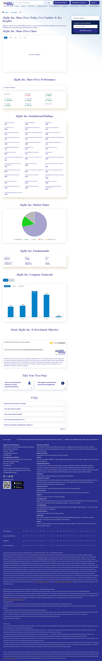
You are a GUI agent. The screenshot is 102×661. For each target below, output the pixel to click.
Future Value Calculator (50, 470)
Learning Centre (51, 488)
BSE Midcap (67, 459)
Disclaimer (77, 517)
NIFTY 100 (93, 459)
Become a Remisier (83, 492)
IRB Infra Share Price (56, 482)
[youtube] (9, 477)
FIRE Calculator (87, 472)
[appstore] (18, 483)
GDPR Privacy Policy (52, 523)
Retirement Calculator (87, 465)
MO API (58, 476)
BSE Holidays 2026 (52, 507)
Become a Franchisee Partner (56, 492)
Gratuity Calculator (63, 470)
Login (48, 3)
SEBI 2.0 (74, 523)
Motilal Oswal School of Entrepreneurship (68, 488)
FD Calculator (49, 465)
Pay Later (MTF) (78, 449)
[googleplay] (18, 487)
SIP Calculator (40, 465)
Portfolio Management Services (56, 449)
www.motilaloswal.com (9, 658)
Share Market (40, 455)
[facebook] (4, 477)
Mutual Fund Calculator (66, 468)
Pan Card (42, 513)
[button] (16, 2)
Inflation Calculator (53, 472)
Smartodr (68, 523)
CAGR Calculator (54, 468)
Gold (38, 503)
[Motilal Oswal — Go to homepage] (7, 4)
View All (62, 429)
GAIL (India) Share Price (87, 480)
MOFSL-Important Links (56, 517)
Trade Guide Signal (50, 476)
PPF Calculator (73, 470)
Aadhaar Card (49, 513)
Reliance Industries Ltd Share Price (46, 484)
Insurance (43, 451)
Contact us (40, 497)
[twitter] (7, 477)
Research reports (41, 488)
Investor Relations (69, 517)
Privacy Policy (88, 523)
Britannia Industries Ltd (87, 482)
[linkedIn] (12, 477)
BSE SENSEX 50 (43, 461)
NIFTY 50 (39, 459)
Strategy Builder (69, 476)
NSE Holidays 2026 (42, 507)
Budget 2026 (40, 501)
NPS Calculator (64, 472)
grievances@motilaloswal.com (42, 582)
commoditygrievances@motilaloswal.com (14, 599)
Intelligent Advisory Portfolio (74, 447)
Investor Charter (41, 523)
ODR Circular (80, 523)
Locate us (50, 497)
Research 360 (40, 476)
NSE (40, 517)
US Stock (88, 501)
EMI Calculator (77, 468)
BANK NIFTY (52, 459)
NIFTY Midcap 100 (85, 459)
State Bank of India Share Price (71, 480)
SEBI (43, 517)
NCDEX (47, 517)
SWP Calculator (86, 468)
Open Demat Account (78, 3)
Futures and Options (62, 455)
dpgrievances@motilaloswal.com (64, 582)
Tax (38, 513)
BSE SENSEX (45, 459)
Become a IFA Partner (71, 492)
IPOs (75, 501)
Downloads (61, 523)
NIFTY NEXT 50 (75, 459)
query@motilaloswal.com (10, 453)
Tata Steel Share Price (56, 480)
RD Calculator (58, 465)
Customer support (59, 497)
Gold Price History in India (65, 507)
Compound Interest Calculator (71, 465)
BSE (38, 517)
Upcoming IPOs (41, 447)
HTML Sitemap (46, 526)
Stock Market (48, 501)
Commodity (46, 503)
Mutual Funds (50, 447)
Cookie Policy (85, 517)
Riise (62, 476)
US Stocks (85, 447)
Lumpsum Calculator (42, 468)
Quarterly (11, 280)
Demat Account (57, 501)
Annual (5, 280)
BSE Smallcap (60, 459)
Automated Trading (74, 503)
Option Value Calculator (75, 472)
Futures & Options (68, 501)
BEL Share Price (61, 484)
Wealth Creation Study (63, 519)
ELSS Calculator (82, 470)
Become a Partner (60, 3)
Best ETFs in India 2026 (49, 509)
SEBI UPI (93, 3)
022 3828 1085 (7, 455)
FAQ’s (45, 497)
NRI (41, 503)
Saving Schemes (59, 513)
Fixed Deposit (69, 449)
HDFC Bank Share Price (43, 480)
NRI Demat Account (60, 447)
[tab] (5, 38)
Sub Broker (94, 501)
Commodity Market (50, 455)
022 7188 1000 (7, 465)
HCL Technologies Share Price (71, 482)
